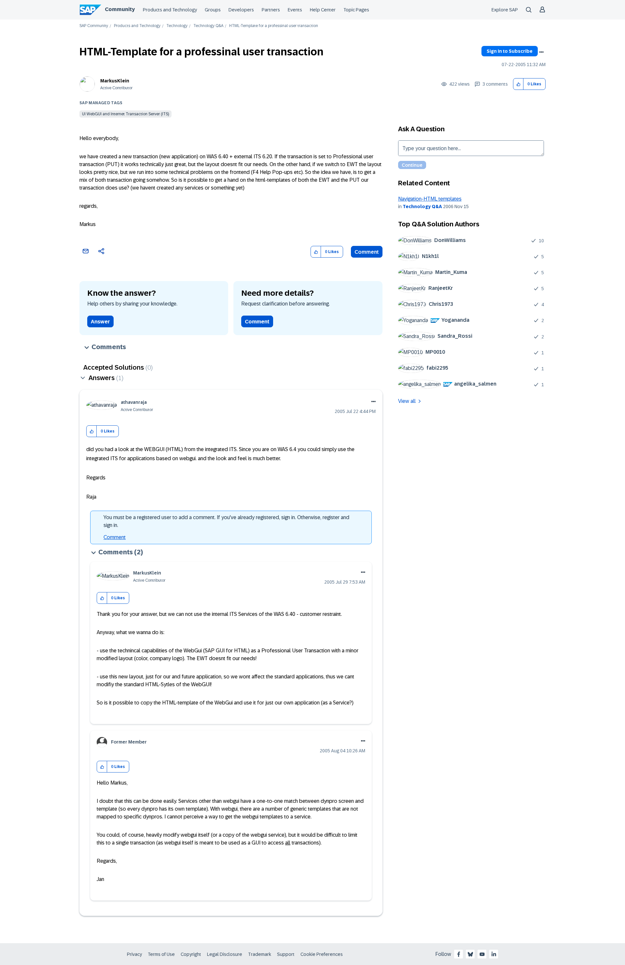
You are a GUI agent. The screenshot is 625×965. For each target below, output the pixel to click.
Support (286, 954)
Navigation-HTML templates (430, 199)
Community (120, 9)
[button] (518, 84)
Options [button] (541, 52)
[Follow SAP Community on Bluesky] (470, 954)
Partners (271, 9)
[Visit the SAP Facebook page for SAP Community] (458, 954)
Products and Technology (170, 9)
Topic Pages (356, 9)
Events (295, 9)
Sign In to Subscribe (510, 51)
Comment (366, 252)
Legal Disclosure (224, 954)
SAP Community (93, 26)
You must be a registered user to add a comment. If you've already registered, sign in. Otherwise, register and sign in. (226, 521)
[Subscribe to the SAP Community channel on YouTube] (482, 954)
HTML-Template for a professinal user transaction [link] (273, 26)
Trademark (259, 954)
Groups (213, 9)
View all (407, 401)
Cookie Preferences (321, 954)
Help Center (323, 9)
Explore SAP (505, 9)
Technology (177, 26)
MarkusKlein (114, 80)
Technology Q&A (208, 26)
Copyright (191, 954)
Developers (241, 9)
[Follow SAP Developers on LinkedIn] (493, 954)
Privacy (134, 954)
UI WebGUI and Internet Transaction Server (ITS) (125, 114)
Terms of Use (161, 954)
